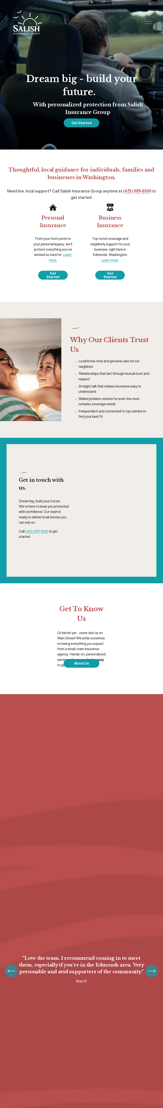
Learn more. (110, 260)
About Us (81, 663)
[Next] (151, 971)
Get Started (81, 123)
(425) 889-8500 (36, 531)
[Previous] (11, 971)
